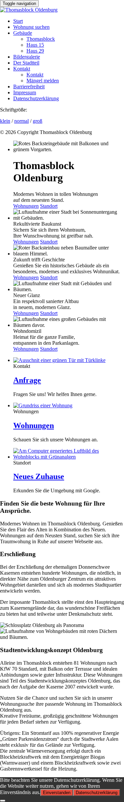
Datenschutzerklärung (36, 98)
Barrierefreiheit (29, 86)
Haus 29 (35, 51)
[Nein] (2, 801)
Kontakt (21, 68)
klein (5, 121)
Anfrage (27, 380)
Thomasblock (40, 39)
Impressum (24, 92)
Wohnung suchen (31, 27)
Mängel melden (42, 80)
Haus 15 (35, 45)
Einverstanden (56, 792)
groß (37, 121)
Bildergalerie (26, 57)
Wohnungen (26, 206)
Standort (49, 206)
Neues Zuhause (38, 476)
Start (18, 21)
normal (21, 121)
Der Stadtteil (26, 63)
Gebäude (22, 33)
